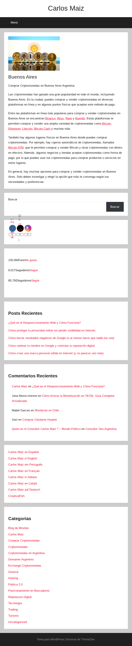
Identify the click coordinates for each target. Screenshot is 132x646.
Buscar (12, 199)
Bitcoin (106, 123)
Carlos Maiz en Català (22, 483)
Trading (13, 609)
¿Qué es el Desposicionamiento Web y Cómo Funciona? (44, 322)
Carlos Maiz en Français (24, 471)
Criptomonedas (18, 547)
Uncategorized (17, 622)
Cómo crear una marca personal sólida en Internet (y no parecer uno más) (56, 353)
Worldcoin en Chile (47, 410)
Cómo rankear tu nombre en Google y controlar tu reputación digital (51, 345)
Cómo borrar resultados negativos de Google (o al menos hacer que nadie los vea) (61, 338)
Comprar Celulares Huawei (39, 419)
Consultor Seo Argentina (101, 429)
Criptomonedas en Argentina (26, 553)
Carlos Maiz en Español (23, 452)
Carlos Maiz (66, 8)
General (13, 572)
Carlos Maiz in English (22, 458)
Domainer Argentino (21, 559)
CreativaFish (16, 496)
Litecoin (27, 128)
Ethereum (14, 128)
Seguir (34, 270)
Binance (50, 118)
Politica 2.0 (15, 584)
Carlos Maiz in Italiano (22, 477)
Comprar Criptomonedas (24, 540)
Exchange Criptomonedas (24, 565)
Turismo (13, 615)
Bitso (60, 118)
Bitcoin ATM (16, 147)
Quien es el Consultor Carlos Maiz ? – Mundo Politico (46, 429)
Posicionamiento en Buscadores (29, 590)
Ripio (68, 118)
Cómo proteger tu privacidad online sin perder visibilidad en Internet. (52, 330)
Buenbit (80, 118)
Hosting (13, 578)
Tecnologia (15, 603)
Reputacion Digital (20, 597)
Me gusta (31, 260)
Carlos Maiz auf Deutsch (24, 489)
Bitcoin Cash (42, 128)
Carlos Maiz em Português (25, 464)
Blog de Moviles (18, 528)
